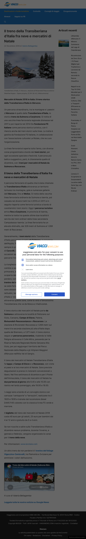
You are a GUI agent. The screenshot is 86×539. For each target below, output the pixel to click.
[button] (43, 269)
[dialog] (43, 269)
